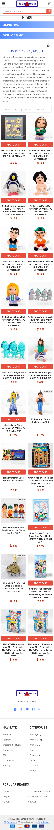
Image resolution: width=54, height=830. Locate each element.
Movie (32, 760)
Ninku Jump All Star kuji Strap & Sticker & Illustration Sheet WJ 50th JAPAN (13, 587)
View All (32, 801)
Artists (33, 770)
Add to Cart (13, 144)
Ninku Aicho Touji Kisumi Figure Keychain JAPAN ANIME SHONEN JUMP (14, 375)
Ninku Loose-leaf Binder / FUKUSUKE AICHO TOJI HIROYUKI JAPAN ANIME (13, 153)
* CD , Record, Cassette (39, 791)
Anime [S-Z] (35, 744)
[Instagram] (15, 709)
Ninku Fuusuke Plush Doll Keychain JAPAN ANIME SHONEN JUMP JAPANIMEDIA (40, 265)
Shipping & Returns (12, 744)
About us (7, 734)
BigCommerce (10, 822)
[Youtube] (27, 709)
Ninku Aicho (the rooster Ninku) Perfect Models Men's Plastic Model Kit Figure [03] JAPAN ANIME (40, 650)
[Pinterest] (39, 709)
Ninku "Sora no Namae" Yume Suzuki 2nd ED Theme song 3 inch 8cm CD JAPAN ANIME (40, 593)
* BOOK (6, 801)
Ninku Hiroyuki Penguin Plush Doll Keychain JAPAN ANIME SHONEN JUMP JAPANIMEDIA (13, 210)
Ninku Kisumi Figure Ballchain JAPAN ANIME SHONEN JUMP (13, 428)
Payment (7, 739)
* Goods (6, 791)
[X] (21, 709)
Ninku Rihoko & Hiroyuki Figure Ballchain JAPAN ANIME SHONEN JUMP (40, 375)
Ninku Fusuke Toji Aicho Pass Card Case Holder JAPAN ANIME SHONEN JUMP (40, 537)
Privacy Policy (9, 760)
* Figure (6, 796)
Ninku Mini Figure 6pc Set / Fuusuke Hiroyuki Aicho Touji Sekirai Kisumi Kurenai (40, 482)
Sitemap (7, 765)
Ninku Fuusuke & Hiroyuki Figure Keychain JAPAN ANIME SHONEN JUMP (40, 319)
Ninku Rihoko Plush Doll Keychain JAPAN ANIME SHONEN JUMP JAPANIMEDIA (40, 154)
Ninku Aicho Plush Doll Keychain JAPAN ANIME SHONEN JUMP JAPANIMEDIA (13, 265)
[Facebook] (33, 709)
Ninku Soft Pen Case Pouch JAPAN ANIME (13, 479)
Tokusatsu (35, 755)
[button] (48, 45)
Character (34, 765)
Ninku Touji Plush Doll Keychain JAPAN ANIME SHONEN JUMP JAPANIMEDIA (40, 210)
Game (32, 750)
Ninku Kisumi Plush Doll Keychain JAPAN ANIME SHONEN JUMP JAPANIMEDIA (13, 321)
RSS (5, 755)
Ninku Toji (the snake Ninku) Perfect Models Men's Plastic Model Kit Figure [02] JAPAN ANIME (13, 650)
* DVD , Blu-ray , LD (37, 796)
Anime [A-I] (35, 734)
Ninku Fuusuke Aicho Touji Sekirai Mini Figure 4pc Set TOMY (13, 530)
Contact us (8, 750)
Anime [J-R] (36, 739)
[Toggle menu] (3, 3)
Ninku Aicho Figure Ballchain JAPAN (40, 420)
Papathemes (43, 822)
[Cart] (50, 3)
